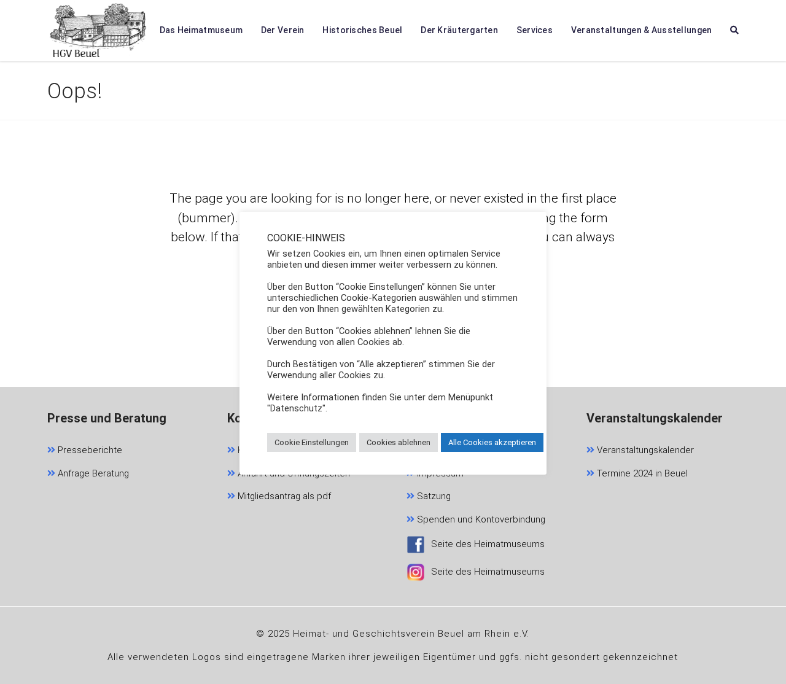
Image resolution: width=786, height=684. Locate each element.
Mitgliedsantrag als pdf (283, 496)
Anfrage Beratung (92, 473)
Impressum (439, 473)
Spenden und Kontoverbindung (479, 519)
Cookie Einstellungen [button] (311, 442)
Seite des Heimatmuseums (488, 544)
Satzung (432, 496)
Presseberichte (88, 450)
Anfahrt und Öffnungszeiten (292, 473)
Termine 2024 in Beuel (641, 473)
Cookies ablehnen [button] (398, 442)
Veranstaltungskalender (644, 450)
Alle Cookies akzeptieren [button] (492, 442)
